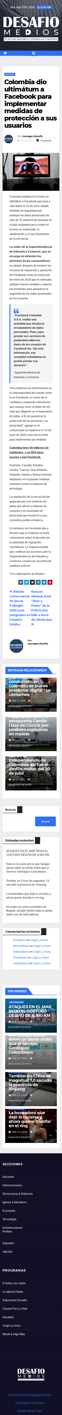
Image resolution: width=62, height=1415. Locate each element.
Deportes (8, 1243)
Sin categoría (16, 1002)
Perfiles (7, 1231)
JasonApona (21, 963)
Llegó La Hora (39, 940)
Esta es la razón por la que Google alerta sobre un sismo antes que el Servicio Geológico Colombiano (28, 868)
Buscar (10, 809)
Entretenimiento (12, 1227)
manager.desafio (32, 136)
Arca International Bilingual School (30, 1395)
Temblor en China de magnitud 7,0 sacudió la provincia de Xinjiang (30, 1082)
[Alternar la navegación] (33, 53)
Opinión (7, 1251)
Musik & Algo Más (14, 1334)
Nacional (9, 74)
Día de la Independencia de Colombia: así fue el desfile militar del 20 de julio (29, 764)
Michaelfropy (21, 945)
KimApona (19, 940)
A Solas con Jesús (14, 1283)
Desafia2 (8, 1317)
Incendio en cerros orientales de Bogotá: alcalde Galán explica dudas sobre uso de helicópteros (29, 910)
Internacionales (12, 1185)
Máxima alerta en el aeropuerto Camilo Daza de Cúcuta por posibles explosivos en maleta (28, 725)
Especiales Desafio (15, 1300)
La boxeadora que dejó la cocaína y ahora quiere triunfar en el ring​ (30, 1119)
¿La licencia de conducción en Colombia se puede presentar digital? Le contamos (30, 686)
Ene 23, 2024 (19, 1058)
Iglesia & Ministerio (15, 1202)
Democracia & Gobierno (18, 1193)
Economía (9, 1210)
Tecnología (9, 1219)
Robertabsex (21, 951)
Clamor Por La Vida (15, 1308)
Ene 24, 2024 (19, 1022)
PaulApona (20, 957)
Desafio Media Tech (30, 1410)
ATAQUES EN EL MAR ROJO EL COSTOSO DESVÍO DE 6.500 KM (30, 1011)
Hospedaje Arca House (30, 1402)
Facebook (45, 140)
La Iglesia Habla (13, 1291)
